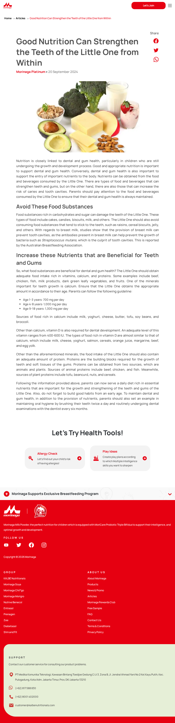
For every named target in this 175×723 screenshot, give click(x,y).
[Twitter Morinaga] (18, 545)
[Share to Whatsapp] (156, 59)
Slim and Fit (10, 632)
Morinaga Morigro (14, 596)
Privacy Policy (96, 632)
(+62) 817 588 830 (25, 688)
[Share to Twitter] (156, 50)
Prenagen (9, 614)
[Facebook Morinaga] (31, 545)
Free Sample (95, 608)
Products (93, 584)
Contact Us (94, 620)
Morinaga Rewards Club (101, 602)
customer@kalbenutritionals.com (35, 705)
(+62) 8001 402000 (26, 696)
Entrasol (8, 608)
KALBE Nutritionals (14, 578)
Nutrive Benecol (13, 602)
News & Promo (96, 590)
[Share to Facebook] (156, 41)
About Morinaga (97, 578)
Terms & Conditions (99, 626)
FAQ (90, 614)
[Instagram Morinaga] (44, 545)
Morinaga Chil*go (14, 590)
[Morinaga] (12, 511)
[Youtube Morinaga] (6, 545)
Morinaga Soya (12, 584)
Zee (6, 620)
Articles (92, 596)
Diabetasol (10, 626)
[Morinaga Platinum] (7, 5)
